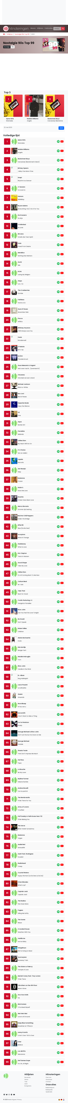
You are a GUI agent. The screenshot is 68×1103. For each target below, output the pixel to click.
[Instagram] (9, 1094)
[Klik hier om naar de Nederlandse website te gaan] (63, 1100)
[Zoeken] (63, 28)
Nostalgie (7, 47)
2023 (61, 128)
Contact (48, 1082)
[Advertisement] (34, 12)
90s (13, 47)
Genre (26, 1079)
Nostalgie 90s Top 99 (22, 34)
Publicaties (49, 28)
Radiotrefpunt (50, 1087)
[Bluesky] (7, 1094)
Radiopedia (49, 1090)
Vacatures (49, 1079)
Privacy (19, 1099)
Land (25, 1084)
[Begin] (4, 34)
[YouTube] (62, 142)
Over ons (48, 1077)
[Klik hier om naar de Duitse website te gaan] (61, 1100)
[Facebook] (4, 1094)
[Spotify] (58, 142)
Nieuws (33, 28)
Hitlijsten (40, 28)
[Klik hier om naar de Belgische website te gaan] (59, 1100)
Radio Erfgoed (12, 1099)
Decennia (27, 1077)
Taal (25, 1082)
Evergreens (27, 1086)
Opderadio (49, 1092)
